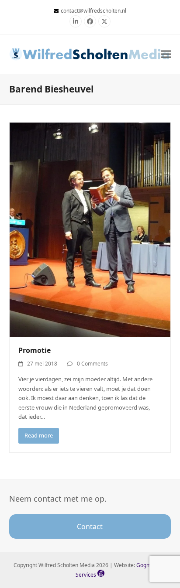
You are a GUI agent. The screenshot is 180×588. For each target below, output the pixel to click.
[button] (166, 54)
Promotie (34, 350)
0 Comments (92, 363)
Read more (38, 435)
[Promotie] (90, 229)
